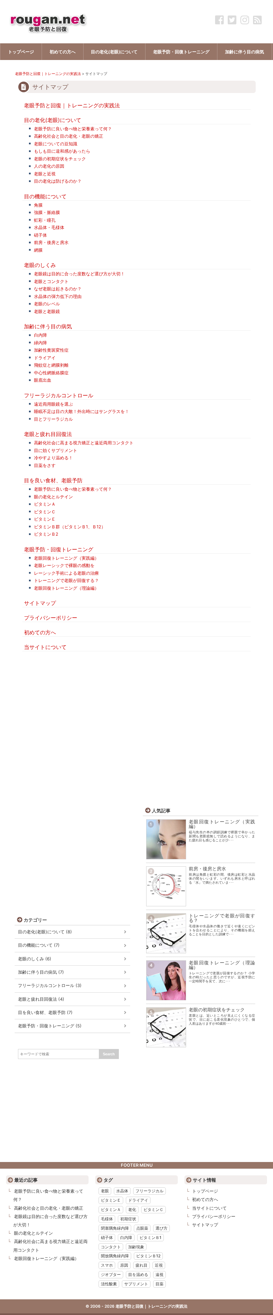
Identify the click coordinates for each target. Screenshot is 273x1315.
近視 (159, 1265)
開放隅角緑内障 (115, 1255)
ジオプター (111, 1274)
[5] (166, 1043)
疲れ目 (141, 1265)
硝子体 (40, 235)
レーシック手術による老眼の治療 (66, 573)
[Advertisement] (136, 714)
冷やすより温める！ (53, 457)
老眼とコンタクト (51, 281)
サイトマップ (40, 603)
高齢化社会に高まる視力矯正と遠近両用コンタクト (84, 442)
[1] (166, 855)
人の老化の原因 (49, 166)
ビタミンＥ (45, 519)
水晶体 (122, 1190)
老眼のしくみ (40, 265)
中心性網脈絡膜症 (51, 372)
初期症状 (128, 1218)
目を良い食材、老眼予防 (53, 480)
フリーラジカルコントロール (58, 395)
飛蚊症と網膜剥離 (51, 365)
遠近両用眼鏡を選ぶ (53, 404)
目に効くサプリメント (55, 450)
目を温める (138, 1274)
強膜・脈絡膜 (47, 212)
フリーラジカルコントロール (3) (50, 985)
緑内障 (40, 342)
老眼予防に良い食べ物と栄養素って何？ (73, 128)
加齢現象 (136, 1246)
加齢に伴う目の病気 (48, 326)
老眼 (105, 1190)
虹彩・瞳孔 (45, 220)
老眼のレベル (47, 303)
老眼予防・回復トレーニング (58, 549)
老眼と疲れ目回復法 (48, 434)
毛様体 (107, 1218)
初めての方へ (40, 632)
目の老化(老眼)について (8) (45, 931)
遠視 (159, 1274)
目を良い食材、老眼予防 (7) (45, 1012)
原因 (124, 1265)
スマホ (107, 1265)
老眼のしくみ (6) (34, 958)
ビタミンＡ (45, 504)
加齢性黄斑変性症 (51, 350)
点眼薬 (142, 1228)
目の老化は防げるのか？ (58, 181)
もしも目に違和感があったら (62, 151)
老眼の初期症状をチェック (60, 158)
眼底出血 (42, 380)
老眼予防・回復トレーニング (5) (50, 1025)
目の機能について (45, 196)
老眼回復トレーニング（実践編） (66, 558)
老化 (132, 1209)
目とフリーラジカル (53, 419)
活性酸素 (109, 1283)
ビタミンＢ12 (148, 1255)
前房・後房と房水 (51, 242)
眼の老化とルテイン (53, 496)
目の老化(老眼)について (52, 120)
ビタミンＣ (45, 511)
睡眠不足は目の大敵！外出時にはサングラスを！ (81, 411)
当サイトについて (45, 647)
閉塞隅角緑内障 (115, 1228)
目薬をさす (45, 465)
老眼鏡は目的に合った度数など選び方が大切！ (79, 273)
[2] (166, 902)
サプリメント (136, 1283)
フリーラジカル (149, 1190)
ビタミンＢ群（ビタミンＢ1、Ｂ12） (70, 526)
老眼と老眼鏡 (47, 311)
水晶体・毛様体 (49, 227)
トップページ (205, 1191)
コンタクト (111, 1246)
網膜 (38, 250)
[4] (166, 996)
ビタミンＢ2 (46, 534)
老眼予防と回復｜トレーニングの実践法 (48, 73)
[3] (166, 949)
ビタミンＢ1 (150, 1237)
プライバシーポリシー (50, 617)
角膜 (38, 205)
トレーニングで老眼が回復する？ (66, 580)
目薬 (159, 1283)
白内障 (40, 335)
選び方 (161, 1228)
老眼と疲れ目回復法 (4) (41, 999)
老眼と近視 (45, 173)
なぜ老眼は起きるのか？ (58, 288)
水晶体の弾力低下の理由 (58, 296)
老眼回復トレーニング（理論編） (66, 588)
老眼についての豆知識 (55, 143)
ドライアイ (45, 357)
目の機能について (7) (39, 945)
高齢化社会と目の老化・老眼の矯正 (68, 136)
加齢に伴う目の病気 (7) (41, 972)
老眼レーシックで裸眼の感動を (64, 565)
